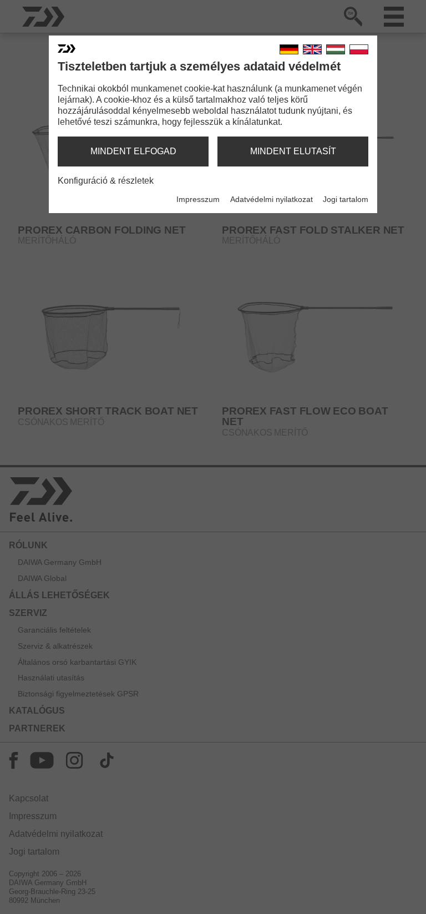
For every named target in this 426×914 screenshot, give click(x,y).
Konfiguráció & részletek (106, 180)
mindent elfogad (133, 151)
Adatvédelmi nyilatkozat (271, 199)
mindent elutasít (293, 151)
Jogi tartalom (345, 199)
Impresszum (198, 199)
